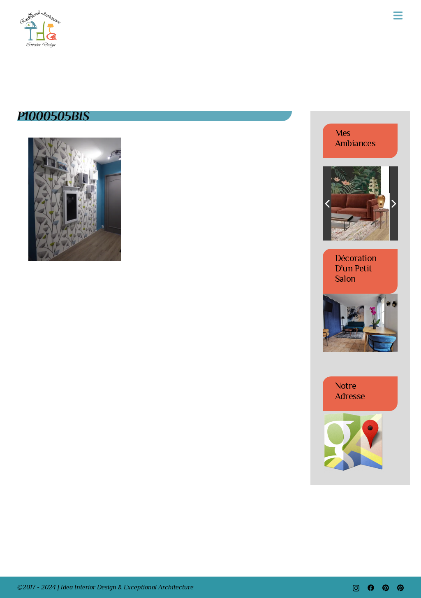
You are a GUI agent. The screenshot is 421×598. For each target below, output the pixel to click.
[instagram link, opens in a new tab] (356, 587)
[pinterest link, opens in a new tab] (385, 587)
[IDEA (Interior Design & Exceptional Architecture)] (40, 28)
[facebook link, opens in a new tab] (371, 587)
